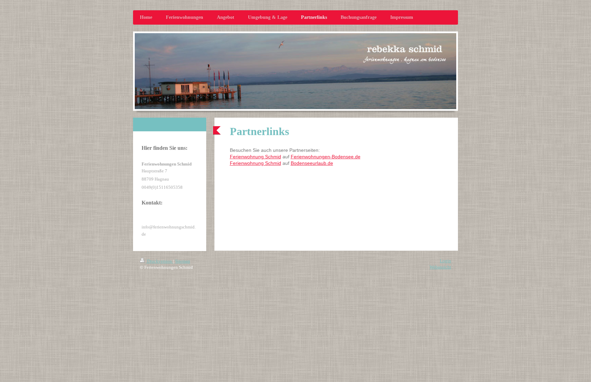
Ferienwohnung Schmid (255, 156)
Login (445, 260)
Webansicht (440, 266)
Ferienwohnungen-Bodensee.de (325, 156)
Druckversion (159, 261)
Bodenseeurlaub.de (312, 163)
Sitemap (182, 261)
